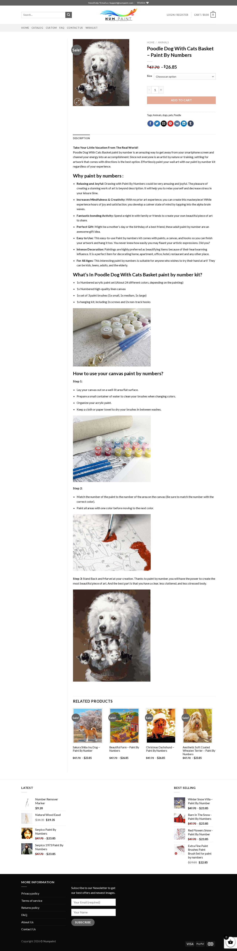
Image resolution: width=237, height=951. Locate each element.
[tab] (81, 138)
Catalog (37, 27)
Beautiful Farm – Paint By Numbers (124, 749)
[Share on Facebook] (150, 123)
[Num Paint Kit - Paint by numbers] (118, 14)
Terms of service (31, 900)
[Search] (68, 15)
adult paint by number (187, 226)
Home (25, 27)
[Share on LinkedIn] (184, 123)
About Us (27, 922)
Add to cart (181, 100)
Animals (163, 42)
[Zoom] (77, 101)
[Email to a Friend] (164, 123)
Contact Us (75, 27)
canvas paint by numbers (135, 373)
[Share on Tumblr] (191, 123)
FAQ (61, 27)
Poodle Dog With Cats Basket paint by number (102, 152)
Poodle (177, 115)
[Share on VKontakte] (177, 123)
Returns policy (30, 907)
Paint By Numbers (133, 183)
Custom (51, 27)
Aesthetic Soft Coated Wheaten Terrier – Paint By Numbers (199, 751)
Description (81, 138)
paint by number (157, 578)
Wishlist (92, 27)
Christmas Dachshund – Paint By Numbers (160, 749)
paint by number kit (203, 161)
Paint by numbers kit (129, 238)
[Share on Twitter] (157, 123)
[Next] (215, 737)
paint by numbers (102, 175)
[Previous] (73, 737)
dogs (165, 115)
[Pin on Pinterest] (170, 123)
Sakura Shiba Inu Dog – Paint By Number (86, 749)
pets (170, 115)
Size (149, 76)
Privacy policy (30, 893)
